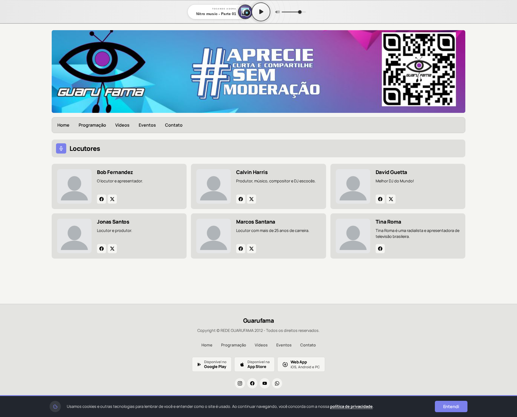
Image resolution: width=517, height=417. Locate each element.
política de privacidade (351, 406)
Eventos (147, 125)
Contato (174, 125)
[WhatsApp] (277, 383)
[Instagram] (240, 383)
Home (63, 125)
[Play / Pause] (260, 11)
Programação (92, 125)
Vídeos (122, 125)
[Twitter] (112, 199)
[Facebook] (101, 199)
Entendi (451, 406)
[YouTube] (265, 383)
